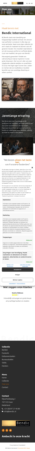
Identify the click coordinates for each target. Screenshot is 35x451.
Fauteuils (5, 353)
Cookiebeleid (12, 283)
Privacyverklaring (21, 283)
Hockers (5, 366)
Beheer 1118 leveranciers (10, 265)
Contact (5, 387)
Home (3, 12)
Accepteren (17, 269)
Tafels (4, 363)
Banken (5, 350)
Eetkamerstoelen (8, 356)
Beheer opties (17, 280)
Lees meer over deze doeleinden (25, 265)
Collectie (5, 381)
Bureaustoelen (7, 359)
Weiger (17, 274)
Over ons (5, 384)
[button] (32, 168)
